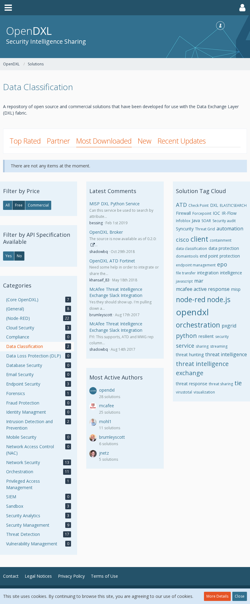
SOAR (206, 220)
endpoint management (196, 265)
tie (238, 383)
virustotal (184, 392)
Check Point (198, 205)
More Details (217, 596)
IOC (216, 213)
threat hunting (190, 354)
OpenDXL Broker (106, 232)
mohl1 (105, 421)
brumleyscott (100, 314)
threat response (191, 383)
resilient (206, 336)
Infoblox (183, 220)
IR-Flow (229, 213)
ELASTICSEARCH (233, 205)
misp (236, 289)
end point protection (220, 256)
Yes (8, 255)
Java (196, 220)
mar (198, 280)
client (199, 239)
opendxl (107, 390)
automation (229, 228)
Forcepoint (201, 213)
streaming (218, 346)
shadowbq (98, 251)
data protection (224, 248)
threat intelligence (226, 354)
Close (240, 596)
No (19, 255)
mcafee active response (203, 289)
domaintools (187, 256)
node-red (190, 299)
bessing (96, 222)
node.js (218, 299)
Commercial (38, 205)
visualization (204, 392)
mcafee (106, 405)
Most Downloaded (104, 141)
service (185, 345)
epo (222, 264)
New (145, 141)
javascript (184, 281)
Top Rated (25, 141)
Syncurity (185, 229)
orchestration (198, 325)
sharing (202, 346)
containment (220, 240)
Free (19, 205)
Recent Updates (182, 141)
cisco (182, 239)
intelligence (231, 273)
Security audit (224, 220)
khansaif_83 (99, 280)
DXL (214, 205)
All (7, 205)
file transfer (186, 273)
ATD (181, 204)
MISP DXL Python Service (114, 204)
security (222, 336)
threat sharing (221, 383)
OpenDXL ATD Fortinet (112, 261)
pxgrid (229, 325)
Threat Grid (205, 229)
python (186, 335)
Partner (58, 141)
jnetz (104, 453)
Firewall (183, 213)
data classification (191, 248)
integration (208, 273)
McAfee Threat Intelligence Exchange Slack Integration (115, 292)
